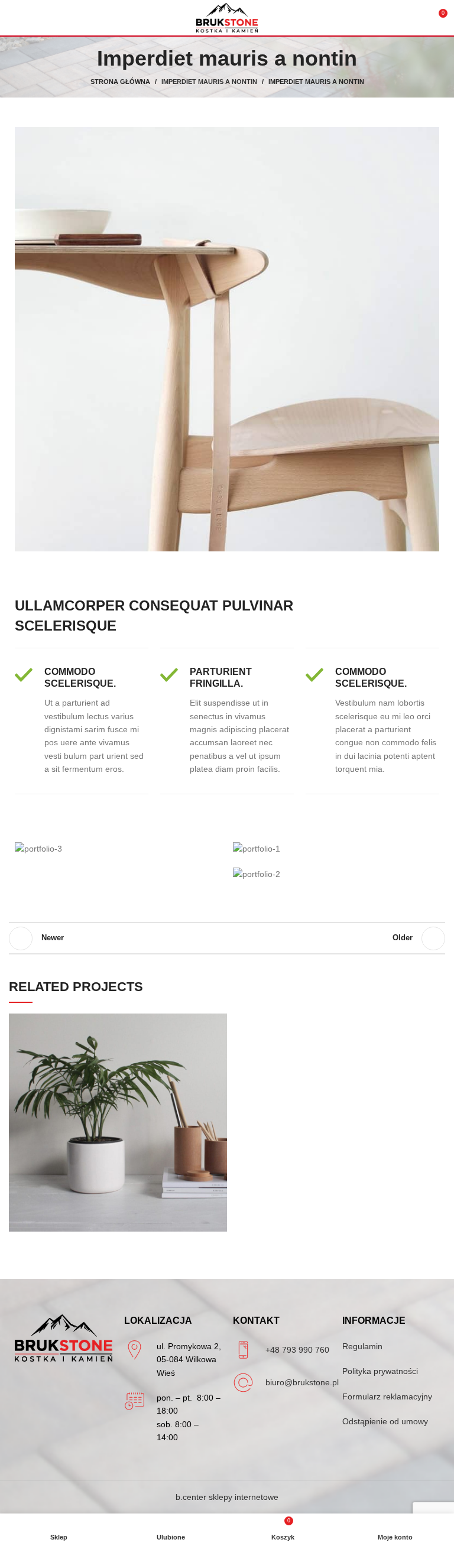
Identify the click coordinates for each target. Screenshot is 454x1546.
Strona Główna (120, 81)
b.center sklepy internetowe (227, 1497)
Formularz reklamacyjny (387, 1396)
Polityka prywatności (380, 1371)
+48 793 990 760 (297, 1350)
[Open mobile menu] (13, 18)
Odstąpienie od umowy (385, 1421)
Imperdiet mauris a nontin (209, 81)
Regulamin (362, 1346)
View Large (218, 1022)
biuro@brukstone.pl (302, 1382)
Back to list (227, 938)
